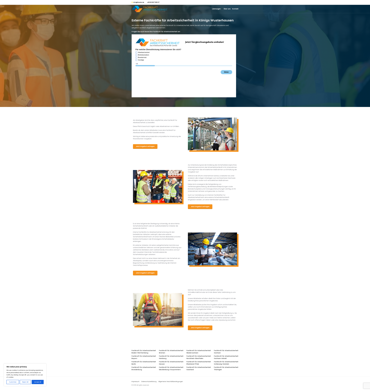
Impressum (135, 381)
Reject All (25, 382)
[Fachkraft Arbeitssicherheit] (150, 9)
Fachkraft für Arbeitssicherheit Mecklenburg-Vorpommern (171, 368)
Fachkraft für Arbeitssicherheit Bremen (171, 351)
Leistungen (216, 9)
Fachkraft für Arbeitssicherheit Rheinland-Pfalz (198, 363)
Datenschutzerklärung (148, 381)
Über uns (227, 9)
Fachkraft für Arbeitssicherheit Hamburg (171, 357)
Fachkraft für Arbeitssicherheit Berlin (144, 363)
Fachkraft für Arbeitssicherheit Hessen (171, 363)
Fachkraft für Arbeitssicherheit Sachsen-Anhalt (226, 357)
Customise (12, 382)
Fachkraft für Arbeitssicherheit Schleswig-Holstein (226, 363)
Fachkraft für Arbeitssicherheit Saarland (198, 368)
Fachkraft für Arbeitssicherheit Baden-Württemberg (144, 351)
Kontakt (235, 9)
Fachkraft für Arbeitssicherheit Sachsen (226, 351)
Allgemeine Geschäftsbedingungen (170, 381)
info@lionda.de (138, 2)
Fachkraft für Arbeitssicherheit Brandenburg (144, 368)
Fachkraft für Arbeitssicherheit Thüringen (226, 368)
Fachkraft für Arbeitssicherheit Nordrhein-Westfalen (198, 357)
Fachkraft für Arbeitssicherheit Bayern (144, 357)
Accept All (37, 382)
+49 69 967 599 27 (153, 2)
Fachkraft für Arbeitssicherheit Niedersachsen (198, 351)
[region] (25, 375)
